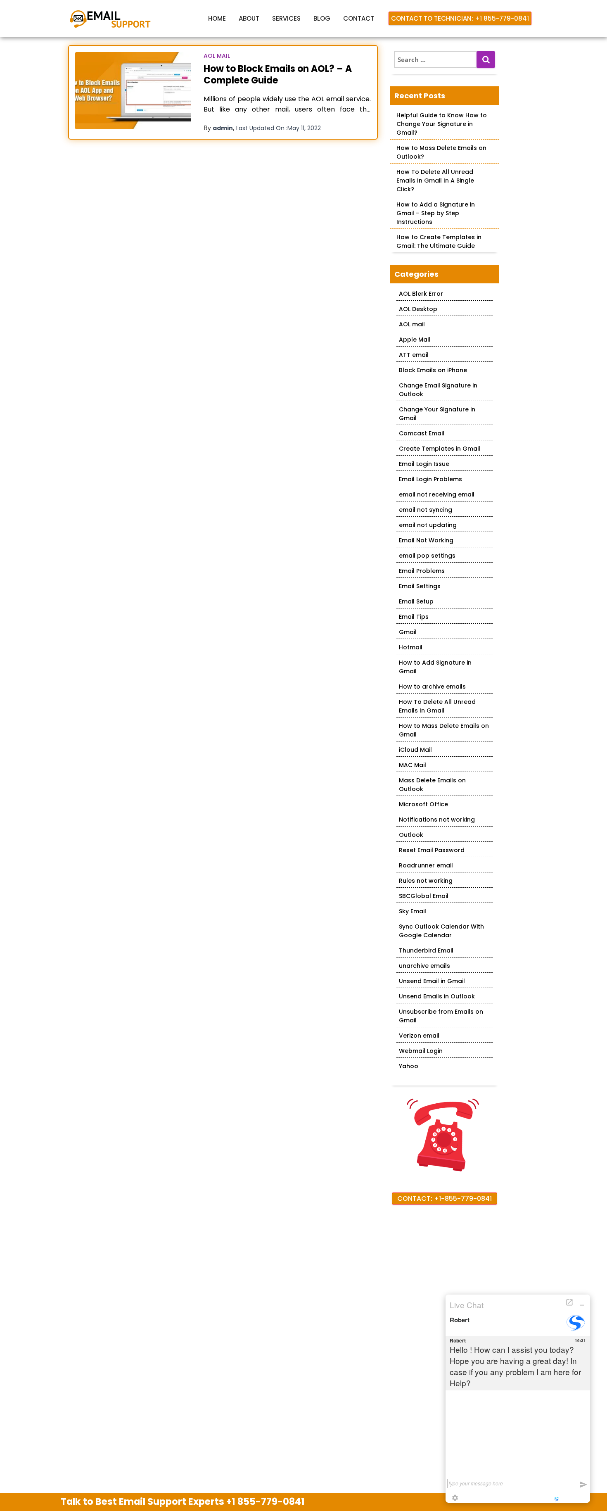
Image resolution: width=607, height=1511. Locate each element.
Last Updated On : (278, 128)
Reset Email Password (432, 850)
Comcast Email (421, 433)
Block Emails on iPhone (433, 370)
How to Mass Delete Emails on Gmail (444, 730)
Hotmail (410, 647)
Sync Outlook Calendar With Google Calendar (441, 930)
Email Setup (416, 601)
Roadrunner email (426, 865)
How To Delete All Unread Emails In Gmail (437, 706)
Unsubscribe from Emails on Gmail (441, 1015)
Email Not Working (426, 540)
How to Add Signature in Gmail (435, 666)
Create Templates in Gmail (439, 448)
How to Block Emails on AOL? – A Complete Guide (278, 74)
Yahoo (408, 1066)
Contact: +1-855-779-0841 (444, 1198)
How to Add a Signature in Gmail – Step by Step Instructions (435, 213)
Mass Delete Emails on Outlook (432, 784)
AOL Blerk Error (421, 294)
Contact (358, 18)
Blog (321, 18)
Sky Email (412, 911)
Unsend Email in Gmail (432, 981)
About (249, 18)
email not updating (428, 525)
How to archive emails (432, 686)
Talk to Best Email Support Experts (183, 1501)
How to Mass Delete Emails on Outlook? (441, 152)
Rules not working (426, 881)
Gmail (408, 632)
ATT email (414, 355)
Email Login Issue (424, 464)
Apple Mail (414, 339)
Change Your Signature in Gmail (437, 413)
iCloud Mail (415, 750)
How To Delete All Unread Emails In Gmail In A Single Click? (435, 180)
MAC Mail (412, 765)
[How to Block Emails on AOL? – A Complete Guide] (133, 90)
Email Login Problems (430, 479)
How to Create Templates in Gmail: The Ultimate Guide (438, 241)
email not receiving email (436, 494)
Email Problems (422, 571)
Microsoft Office (423, 804)
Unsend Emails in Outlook (437, 996)
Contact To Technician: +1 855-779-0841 (460, 18)
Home (217, 18)
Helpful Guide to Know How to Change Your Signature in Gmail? (441, 124)
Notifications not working (437, 819)
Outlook (411, 835)
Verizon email (419, 1035)
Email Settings (420, 586)
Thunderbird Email (426, 950)
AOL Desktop (418, 309)
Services (286, 18)
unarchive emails (424, 966)
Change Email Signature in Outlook (438, 389)
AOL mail (217, 56)
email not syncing (425, 510)
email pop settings (427, 555)
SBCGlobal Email (423, 896)
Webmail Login (421, 1051)
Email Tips (414, 617)
